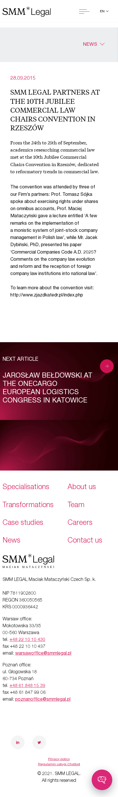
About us (82, 487)
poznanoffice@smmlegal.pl (42, 700)
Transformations (28, 505)
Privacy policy (59, 759)
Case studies (23, 523)
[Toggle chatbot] (102, 780)
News (90, 44)
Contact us (85, 541)
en (102, 11)
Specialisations (26, 487)
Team (76, 505)
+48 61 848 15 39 (27, 686)
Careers (80, 523)
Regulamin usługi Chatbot (59, 764)
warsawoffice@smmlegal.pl (43, 653)
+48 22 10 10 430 (27, 640)
